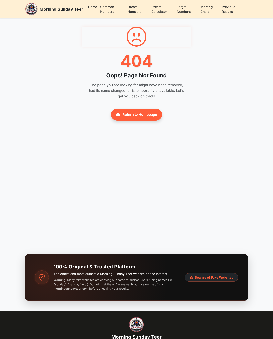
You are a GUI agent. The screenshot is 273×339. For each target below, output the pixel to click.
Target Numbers (184, 9)
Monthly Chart (206, 9)
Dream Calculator (159, 9)
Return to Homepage (139, 114)
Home (92, 7)
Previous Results (228, 9)
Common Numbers (107, 9)
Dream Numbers (134, 9)
